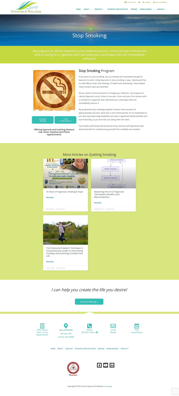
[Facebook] (99, 365)
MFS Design (108, 386)
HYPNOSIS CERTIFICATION (85, 349)
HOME (52, 349)
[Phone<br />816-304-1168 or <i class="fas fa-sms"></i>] (89, 325)
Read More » (50, 197)
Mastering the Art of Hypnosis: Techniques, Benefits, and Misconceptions (109, 194)
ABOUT (60, 349)
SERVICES (69, 349)
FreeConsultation (137, 331)
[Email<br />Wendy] (113, 325)
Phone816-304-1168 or (88, 331)
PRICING (101, 349)
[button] (90, 9)
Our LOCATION (66, 330)
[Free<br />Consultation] (136, 325)
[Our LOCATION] (65, 325)
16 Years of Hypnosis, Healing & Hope (64, 191)
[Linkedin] (112, 365)
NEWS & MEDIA (112, 349)
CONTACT (125, 349)
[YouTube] (105, 365)
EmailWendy (113, 331)
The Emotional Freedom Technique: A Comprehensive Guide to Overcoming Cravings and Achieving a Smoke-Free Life (64, 252)
